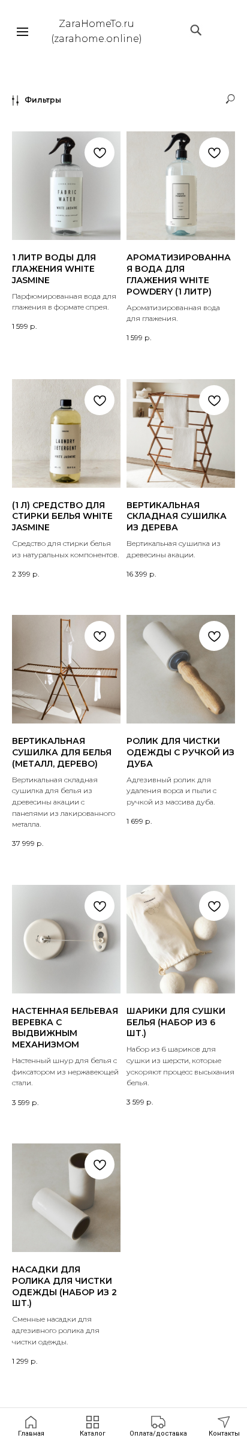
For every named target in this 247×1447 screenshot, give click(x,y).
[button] (158, 1426)
